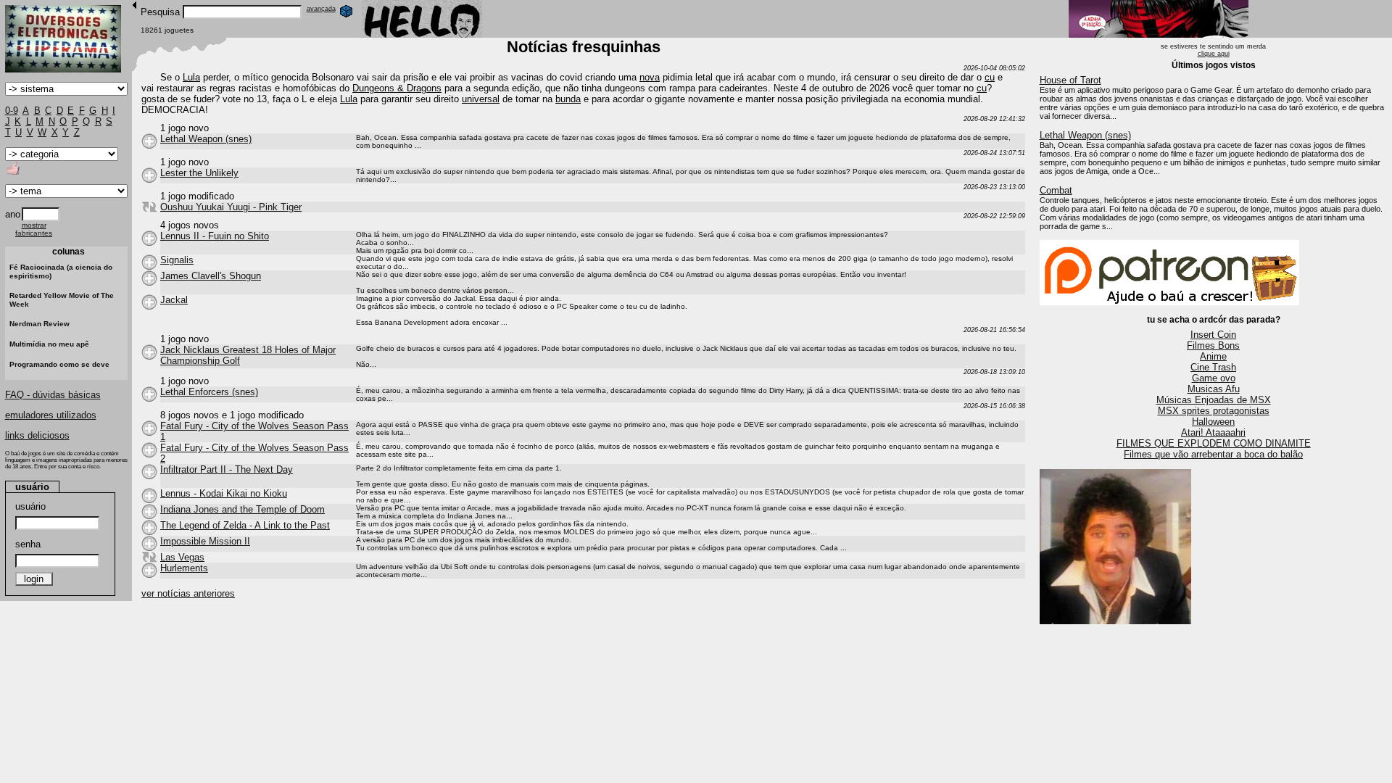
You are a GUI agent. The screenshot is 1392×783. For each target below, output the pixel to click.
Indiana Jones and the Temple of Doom (242, 509)
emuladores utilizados (50, 415)
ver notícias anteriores (188, 593)
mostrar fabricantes (33, 229)
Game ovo (1213, 378)
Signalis (177, 259)
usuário (30, 506)
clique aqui (1214, 53)
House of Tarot (1070, 80)
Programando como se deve (59, 364)
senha (28, 544)
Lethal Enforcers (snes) (209, 391)
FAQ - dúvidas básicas (53, 394)
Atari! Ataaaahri (1213, 432)
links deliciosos (37, 435)
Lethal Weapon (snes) (1085, 135)
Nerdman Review (39, 324)
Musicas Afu (1214, 389)
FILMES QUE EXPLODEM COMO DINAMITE (1213, 443)
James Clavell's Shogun (210, 275)
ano (12, 214)
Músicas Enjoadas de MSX (1213, 399)
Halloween (1213, 421)
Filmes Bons (1213, 345)
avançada (321, 8)
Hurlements (184, 568)
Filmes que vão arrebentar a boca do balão (1213, 454)
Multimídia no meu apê (49, 344)
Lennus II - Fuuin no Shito (214, 236)
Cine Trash (1213, 367)
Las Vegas (182, 557)
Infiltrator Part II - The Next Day (226, 469)
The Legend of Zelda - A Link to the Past (245, 525)
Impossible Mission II (205, 541)
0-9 (11, 110)
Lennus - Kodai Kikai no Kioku (223, 493)
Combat (1056, 190)
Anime (1213, 356)
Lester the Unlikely (199, 172)
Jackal (174, 299)
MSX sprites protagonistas (1213, 410)
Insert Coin (1213, 334)
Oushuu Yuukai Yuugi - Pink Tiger (231, 207)
